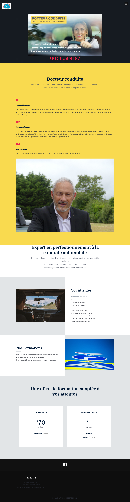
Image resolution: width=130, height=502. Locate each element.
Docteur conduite (6, 6)
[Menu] (126, 3)
